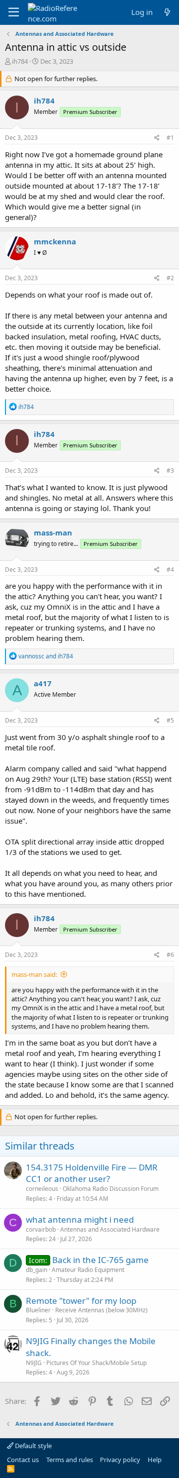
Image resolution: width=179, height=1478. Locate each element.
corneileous (42, 1188)
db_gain (36, 1270)
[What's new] (167, 12)
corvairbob (41, 1229)
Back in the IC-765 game (100, 1260)
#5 (170, 720)
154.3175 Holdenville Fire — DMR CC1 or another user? (92, 1173)
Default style (32, 1445)
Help (155, 1459)
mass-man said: (34, 974)
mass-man (53, 532)
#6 (170, 954)
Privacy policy (120, 1459)
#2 (170, 278)
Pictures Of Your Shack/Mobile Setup (96, 1363)
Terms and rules (69, 1459)
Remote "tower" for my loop (81, 1300)
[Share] (157, 138)
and (45, 656)
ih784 (20, 61)
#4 (170, 569)
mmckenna (55, 241)
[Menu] (13, 12)
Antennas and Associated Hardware (110, 1229)
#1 (170, 137)
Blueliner (38, 1310)
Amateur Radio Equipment (88, 1270)
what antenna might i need (80, 1219)
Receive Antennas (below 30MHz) (101, 1310)
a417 (43, 683)
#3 (170, 470)
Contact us (23, 1459)
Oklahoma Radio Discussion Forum (111, 1188)
